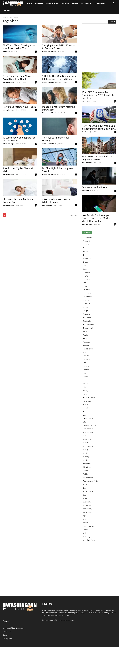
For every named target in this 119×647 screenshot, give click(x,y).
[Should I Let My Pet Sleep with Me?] (20, 157)
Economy (86, 314)
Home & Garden (89, 397)
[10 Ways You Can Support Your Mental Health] (20, 126)
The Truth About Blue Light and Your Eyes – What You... (19, 47)
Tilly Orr (5, 51)
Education (87, 317)
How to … (86, 404)
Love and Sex (88, 429)
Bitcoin (85, 262)
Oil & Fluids (87, 467)
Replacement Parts (90, 481)
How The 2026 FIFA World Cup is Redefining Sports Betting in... (99, 127)
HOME (29, 3)
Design (85, 310)
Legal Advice (88, 418)
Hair (84, 380)
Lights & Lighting (89, 425)
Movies (85, 453)
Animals (86, 244)
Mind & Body (88, 446)
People (85, 470)
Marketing (87, 439)
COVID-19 (86, 304)
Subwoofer (87, 502)
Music (85, 460)
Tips (84, 516)
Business (39, 3)
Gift (84, 373)
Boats (85, 269)
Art (84, 248)
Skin (84, 488)
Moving (86, 457)
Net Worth (86, 3)
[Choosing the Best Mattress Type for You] (20, 187)
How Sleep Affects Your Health (19, 106)
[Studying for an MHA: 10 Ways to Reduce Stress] (59, 34)
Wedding (86, 536)
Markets (86, 443)
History (85, 387)
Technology (99, 3)
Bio (84, 255)
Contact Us (7, 631)
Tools (85, 519)
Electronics (87, 321)
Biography (87, 258)
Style (85, 498)
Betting (86, 251)
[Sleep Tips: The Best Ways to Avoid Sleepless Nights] (20, 64)
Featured (86, 342)
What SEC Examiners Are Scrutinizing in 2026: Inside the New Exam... (98, 95)
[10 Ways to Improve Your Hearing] (59, 126)
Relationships (88, 477)
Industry (86, 408)
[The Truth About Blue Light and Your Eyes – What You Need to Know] (20, 34)
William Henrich (47, 205)
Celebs (85, 286)
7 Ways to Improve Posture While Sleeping (56, 200)
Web (84, 533)
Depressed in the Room (94, 187)
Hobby (85, 390)
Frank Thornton (87, 162)
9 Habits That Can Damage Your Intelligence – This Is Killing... (59, 77)
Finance (86, 345)
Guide (85, 377)
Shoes (85, 484)
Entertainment (52, 3)
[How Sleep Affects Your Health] (20, 95)
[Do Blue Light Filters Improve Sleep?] (59, 157)
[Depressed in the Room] (99, 175)
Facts (85, 331)
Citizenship (87, 297)
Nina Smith (85, 132)
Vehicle (86, 530)
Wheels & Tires (89, 540)
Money (85, 450)
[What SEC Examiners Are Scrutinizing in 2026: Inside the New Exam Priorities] (99, 80)
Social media (88, 491)
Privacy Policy (8, 638)
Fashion (86, 338)
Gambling (87, 359)
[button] (113, 4)
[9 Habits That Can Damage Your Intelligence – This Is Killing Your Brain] (59, 64)
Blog (84, 265)
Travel (7, 10)
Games (85, 363)
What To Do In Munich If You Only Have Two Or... (97, 158)
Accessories (87, 237)
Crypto (85, 307)
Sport (85, 495)
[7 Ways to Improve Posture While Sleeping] (59, 187)
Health (75, 3)
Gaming (65, 3)
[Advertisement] (99, 48)
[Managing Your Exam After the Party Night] (59, 95)
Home (5, 17)
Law (84, 415)
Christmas (87, 293)
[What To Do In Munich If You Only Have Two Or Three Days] (99, 145)
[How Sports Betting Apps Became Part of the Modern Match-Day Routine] (99, 203)
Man (84, 436)
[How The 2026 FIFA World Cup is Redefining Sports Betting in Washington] (99, 114)
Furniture (86, 356)
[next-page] (14, 215)
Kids (84, 411)
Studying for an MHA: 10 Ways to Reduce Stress (58, 47)
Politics (85, 474)
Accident (86, 241)
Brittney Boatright (48, 51)
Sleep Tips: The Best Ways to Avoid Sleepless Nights (18, 77)
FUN (84, 352)
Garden (86, 370)
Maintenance (88, 432)
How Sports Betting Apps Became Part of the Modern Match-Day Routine (96, 218)
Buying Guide (88, 276)
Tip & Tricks (87, 512)
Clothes (86, 300)
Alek (83, 101)
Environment (88, 328)
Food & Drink (88, 349)
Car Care (86, 279)
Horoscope (87, 401)
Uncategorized (88, 526)
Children (86, 290)
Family (85, 335)
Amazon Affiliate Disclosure (13, 628)
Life (84, 422)
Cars (84, 283)
